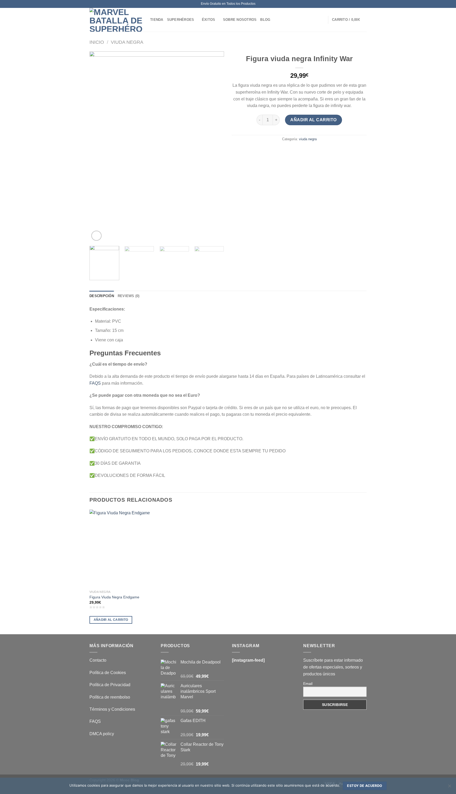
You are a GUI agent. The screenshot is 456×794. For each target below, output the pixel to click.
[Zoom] (96, 236)
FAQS (95, 383)
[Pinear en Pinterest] (309, 151)
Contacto (97, 660)
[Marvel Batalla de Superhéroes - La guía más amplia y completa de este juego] (115, 20)
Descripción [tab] (101, 296)
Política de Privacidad (109, 684)
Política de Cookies (107, 672)
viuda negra (127, 42)
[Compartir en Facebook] (280, 151)
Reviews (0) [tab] (129, 296)
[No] (449, 787)
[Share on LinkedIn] (318, 151)
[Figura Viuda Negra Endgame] (122, 549)
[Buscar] (322, 20)
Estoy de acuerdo (364, 786)
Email (307, 683)
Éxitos (208, 20)
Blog (265, 20)
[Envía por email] (299, 151)
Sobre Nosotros (240, 20)
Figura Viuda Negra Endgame (114, 597)
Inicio (96, 42)
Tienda (156, 20)
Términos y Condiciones (112, 709)
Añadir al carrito (313, 120)
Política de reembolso (109, 697)
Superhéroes (180, 20)
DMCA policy (101, 734)
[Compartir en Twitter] (290, 151)
